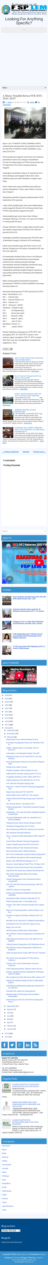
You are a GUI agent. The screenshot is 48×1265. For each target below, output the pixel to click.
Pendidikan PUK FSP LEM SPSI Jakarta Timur (23, 924)
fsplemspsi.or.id (24, 4)
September (11, 1006)
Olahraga (5, 1176)
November (11, 734)
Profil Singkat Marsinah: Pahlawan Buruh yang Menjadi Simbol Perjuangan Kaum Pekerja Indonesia (27, 636)
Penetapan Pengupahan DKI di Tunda (20, 826)
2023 (7, 705)
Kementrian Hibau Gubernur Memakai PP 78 (22, 898)
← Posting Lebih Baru (10, 452)
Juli (8, 1013)
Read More (35, 371)
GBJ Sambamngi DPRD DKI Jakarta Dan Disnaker (25, 829)
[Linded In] (28, 1048)
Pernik (4, 1187)
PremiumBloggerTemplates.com (24, 1260)
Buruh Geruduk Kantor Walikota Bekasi (21, 851)
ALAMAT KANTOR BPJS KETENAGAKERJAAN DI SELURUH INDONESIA (25, 1122)
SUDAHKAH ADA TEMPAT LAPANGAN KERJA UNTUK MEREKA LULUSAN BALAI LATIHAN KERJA (29, 429)
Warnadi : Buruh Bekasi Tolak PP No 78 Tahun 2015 (25, 864)
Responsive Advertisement (11, 1242)
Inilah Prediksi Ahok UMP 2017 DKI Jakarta (22, 795)
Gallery (4, 1161)
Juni (8, 1016)
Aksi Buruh (6, 1146)
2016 (7, 728)
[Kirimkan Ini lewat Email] (4, 349)
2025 (7, 699)
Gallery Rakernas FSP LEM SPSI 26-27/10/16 (23, 780)
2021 (7, 712)
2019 (7, 718)
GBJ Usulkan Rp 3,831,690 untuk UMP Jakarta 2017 (25, 977)
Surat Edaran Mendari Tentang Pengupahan (22, 841)
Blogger (42, 1254)
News (32, 102)
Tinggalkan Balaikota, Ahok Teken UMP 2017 (23, 777)
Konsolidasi (6, 1165)
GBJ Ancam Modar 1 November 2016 (20, 804)
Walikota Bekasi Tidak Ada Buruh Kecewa (22, 848)
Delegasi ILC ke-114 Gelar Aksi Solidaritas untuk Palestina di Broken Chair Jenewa (28, 622)
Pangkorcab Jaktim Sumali (16, 767)
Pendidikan (6, 1183)
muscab (5, 1168)
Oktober (10, 737)
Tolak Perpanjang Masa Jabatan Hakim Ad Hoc (24, 969)
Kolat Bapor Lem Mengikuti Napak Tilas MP (22, 753)
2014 (7, 1037)
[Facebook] (5, 1048)
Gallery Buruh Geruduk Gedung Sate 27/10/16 (23, 774)
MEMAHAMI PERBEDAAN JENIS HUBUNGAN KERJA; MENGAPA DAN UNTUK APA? (26, 1104)
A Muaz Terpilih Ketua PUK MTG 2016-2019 (22, 97)
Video (4, 1210)
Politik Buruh (6, 1191)
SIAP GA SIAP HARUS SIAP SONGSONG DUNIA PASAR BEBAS (29, 359)
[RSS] (36, 1048)
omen (10, 102)
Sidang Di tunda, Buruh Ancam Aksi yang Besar (24, 867)
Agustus (10, 1009)
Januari (10, 1029)
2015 (7, 1033)
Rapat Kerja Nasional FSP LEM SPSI (19, 792)
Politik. (4, 1195)
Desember (11, 730)
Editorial (5, 1157)
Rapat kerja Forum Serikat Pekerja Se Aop (22, 739)
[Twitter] (12, 1048)
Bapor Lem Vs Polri (13, 927)
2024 (7, 702)
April (9, 1022)
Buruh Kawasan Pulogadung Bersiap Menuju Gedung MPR (28, 377)
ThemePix (16, 1258)
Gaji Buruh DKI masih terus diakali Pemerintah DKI (25, 871)
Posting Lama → (39, 452)
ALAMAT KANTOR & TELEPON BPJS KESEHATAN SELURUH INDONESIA (25, 1085)
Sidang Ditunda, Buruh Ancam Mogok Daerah (23, 823)
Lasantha (39, 1258)
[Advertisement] (24, 60)
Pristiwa (5, 1199)
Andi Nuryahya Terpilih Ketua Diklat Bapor (22, 930)
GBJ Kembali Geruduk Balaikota (18, 833)
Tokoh (4, 1202)
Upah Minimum (8, 1206)
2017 (7, 725)
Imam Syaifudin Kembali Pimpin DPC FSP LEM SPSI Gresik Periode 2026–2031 (29, 598)
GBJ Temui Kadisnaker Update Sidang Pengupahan (25, 854)
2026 (7, 695)
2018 (7, 721)
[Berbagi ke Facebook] (11, 349)
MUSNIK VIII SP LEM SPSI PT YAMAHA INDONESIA (25, 921)
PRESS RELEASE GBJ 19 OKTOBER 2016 (21, 902)
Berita (4, 1153)
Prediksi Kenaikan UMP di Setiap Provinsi (21, 770)
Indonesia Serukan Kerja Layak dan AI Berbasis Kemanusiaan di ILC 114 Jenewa (28, 610)
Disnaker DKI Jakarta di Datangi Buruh (20, 991)
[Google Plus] (20, 1048)
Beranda (26, 452)
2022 (7, 708)
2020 (7, 715)
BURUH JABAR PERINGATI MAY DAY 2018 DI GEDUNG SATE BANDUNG (28, 395)
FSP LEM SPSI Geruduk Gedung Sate (20, 783)
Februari (10, 1026)
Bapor (4, 1150)
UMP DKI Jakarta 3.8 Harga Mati (18, 890)
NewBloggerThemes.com (24, 1262)
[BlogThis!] (6, 349)
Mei (8, 1019)
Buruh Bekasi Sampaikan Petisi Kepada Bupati (24, 857)
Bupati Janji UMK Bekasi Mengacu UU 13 (22, 861)
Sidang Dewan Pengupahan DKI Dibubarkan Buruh (25, 944)
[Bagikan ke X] (9, 349)
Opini (4, 1180)
